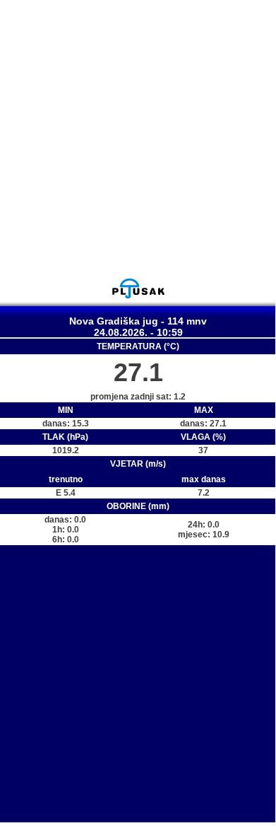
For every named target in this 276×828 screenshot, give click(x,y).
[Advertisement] (137, 138)
